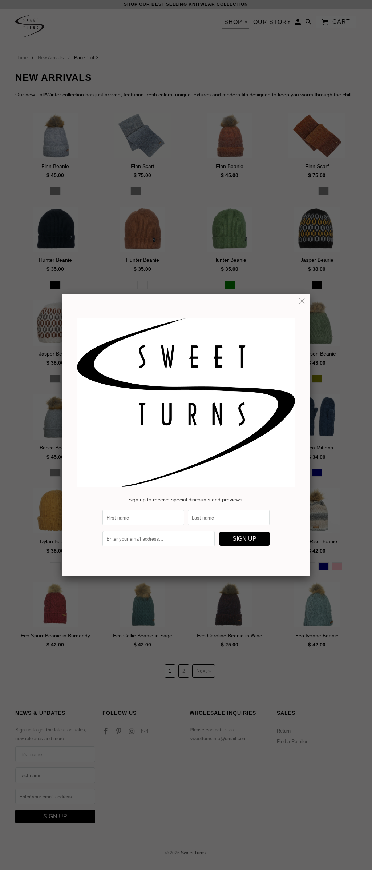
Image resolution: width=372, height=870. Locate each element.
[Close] (302, 301)
